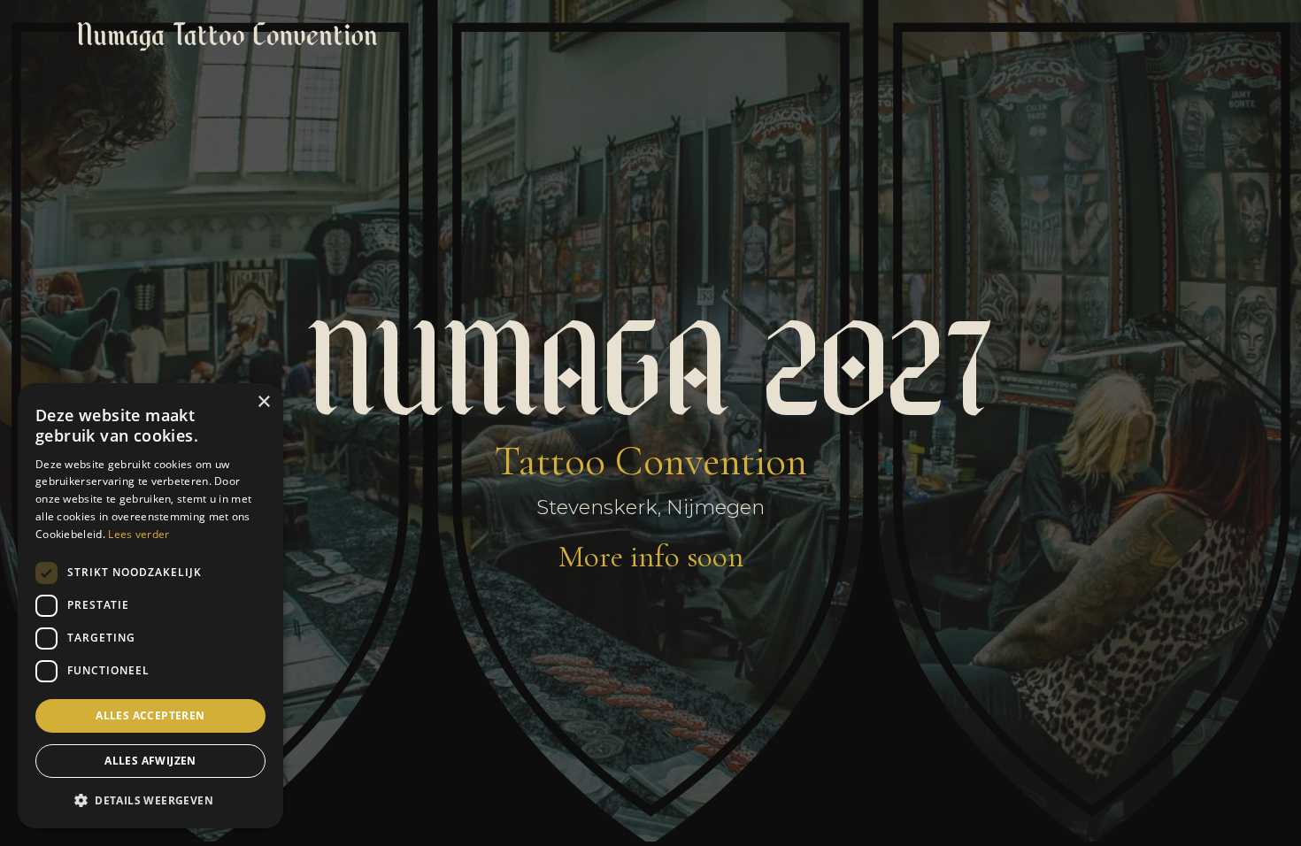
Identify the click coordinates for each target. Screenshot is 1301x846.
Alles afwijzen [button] (150, 760)
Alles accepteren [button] (150, 715)
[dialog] (150, 605)
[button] (150, 800)
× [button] (263, 402)
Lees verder (138, 534)
